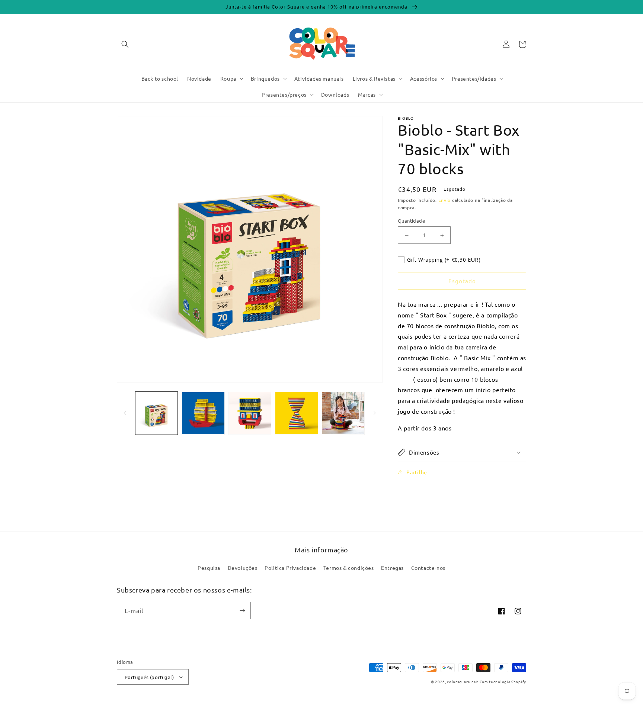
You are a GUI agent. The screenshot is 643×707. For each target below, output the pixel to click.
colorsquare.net (462, 681)
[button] (125, 44)
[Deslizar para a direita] (375, 413)
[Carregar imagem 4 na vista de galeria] (296, 413)
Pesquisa (209, 567)
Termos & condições (348, 567)
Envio (444, 200)
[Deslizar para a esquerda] (125, 413)
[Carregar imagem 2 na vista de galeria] (203, 413)
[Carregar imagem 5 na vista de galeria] (343, 413)
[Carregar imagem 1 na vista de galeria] (156, 413)
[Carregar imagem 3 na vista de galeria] (249, 413)
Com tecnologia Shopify (503, 681)
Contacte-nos (428, 567)
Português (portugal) (149, 677)
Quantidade (411, 220)
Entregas (392, 567)
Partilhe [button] (416, 472)
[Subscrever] (242, 610)
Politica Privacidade (290, 567)
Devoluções (242, 567)
